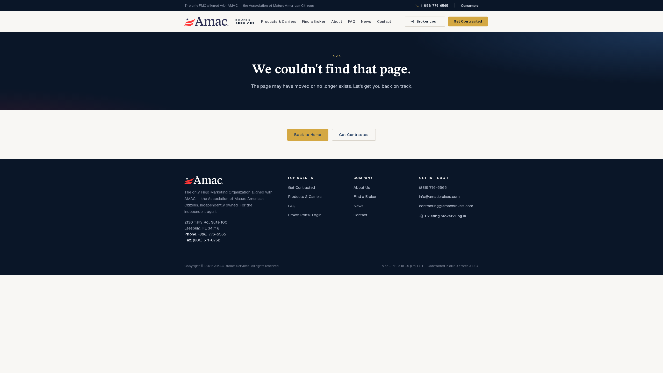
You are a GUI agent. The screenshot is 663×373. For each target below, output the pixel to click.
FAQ (351, 21)
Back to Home (307, 134)
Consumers (470, 5)
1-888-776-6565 (434, 5)
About (336, 21)
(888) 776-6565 (212, 234)
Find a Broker (314, 21)
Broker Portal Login (304, 214)
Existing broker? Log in (445, 216)
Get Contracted (468, 21)
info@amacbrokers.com (439, 196)
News (366, 21)
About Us (362, 187)
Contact (384, 21)
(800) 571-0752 (206, 240)
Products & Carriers (278, 21)
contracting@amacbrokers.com (446, 205)
